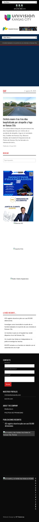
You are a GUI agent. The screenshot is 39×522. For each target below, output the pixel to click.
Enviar (8, 384)
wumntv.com (8, 399)
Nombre (7, 363)
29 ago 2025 (12, 146)
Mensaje (7, 375)
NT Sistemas (20, 517)
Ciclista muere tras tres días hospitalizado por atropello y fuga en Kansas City (17, 122)
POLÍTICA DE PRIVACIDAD (13, 413)
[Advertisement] (19, 65)
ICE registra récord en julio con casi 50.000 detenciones (19, 424)
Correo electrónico (10, 369)
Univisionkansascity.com (12, 395)
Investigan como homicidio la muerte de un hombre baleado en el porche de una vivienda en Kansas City (20, 326)
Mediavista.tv (8, 409)
